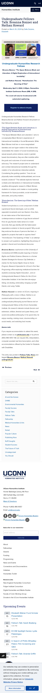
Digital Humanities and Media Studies (16, 590)
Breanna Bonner (13, 357)
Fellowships (7, 548)
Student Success (11, 445)
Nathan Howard (27, 357)
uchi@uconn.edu (23, 334)
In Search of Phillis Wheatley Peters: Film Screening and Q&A (23, 644)
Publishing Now (11, 437)
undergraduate (7, 359)
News (33, 355)
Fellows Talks (25, 355)
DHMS (7, 401)
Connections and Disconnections (15, 566)
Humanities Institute (11, 10)
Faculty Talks (9, 412)
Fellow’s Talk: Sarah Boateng (23, 623)
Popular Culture (10, 434)
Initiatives (6, 570)
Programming (8, 559)
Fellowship (9, 419)
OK (30, 688)
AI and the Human (11, 397)
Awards (6, 552)
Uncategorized (10, 452)
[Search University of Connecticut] (35, 3)
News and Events (9, 563)
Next (36, 370)
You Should (9, 456)
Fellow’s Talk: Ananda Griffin (23, 654)
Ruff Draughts (10, 441)
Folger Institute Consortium (13, 586)
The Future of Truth (12, 448)
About (5, 544)
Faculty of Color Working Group (14, 594)
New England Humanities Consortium (17, 583)
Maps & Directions (10, 501)
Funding (6, 555)
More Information (15, 688)
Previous (8, 367)
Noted (7, 430)
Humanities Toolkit (10, 574)
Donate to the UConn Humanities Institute (18, 598)
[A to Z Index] (39, 3)
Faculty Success (11, 408)
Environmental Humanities (14, 404)
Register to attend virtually (21, 107)
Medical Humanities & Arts (14, 423)
